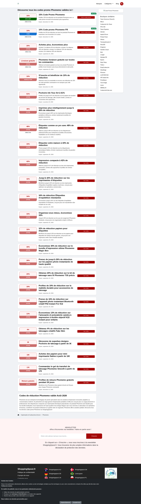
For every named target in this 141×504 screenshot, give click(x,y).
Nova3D (102, 44)
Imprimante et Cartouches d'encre (31, 415)
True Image (103, 82)
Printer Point (104, 37)
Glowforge (103, 70)
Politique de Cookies (6, 485)
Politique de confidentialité (26, 472)
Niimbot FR (103, 57)
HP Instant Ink (104, 77)
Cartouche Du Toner (106, 24)
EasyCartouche (104, 67)
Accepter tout (76, 502)
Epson (102, 60)
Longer (102, 54)
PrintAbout (103, 80)
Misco (102, 21)
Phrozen (102, 72)
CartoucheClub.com (106, 90)
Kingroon (103, 47)
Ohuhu (102, 39)
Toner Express (104, 29)
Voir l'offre (86, 47)
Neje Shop (103, 62)
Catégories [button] (108, 4)
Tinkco (102, 65)
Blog (117, 4)
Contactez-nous (23, 478)
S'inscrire (94, 436)
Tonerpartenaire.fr (105, 42)
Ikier (101, 52)
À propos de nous (23, 475)
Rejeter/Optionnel (65, 502)
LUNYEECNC (104, 75)
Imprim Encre (104, 34)
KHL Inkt (102, 27)
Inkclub (102, 32)
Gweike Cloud (104, 49)
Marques (99, 4)
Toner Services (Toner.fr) (107, 19)
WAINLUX (103, 87)
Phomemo (46, 415)
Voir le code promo (86, 17)
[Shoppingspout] (23, 4)
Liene (102, 85)
